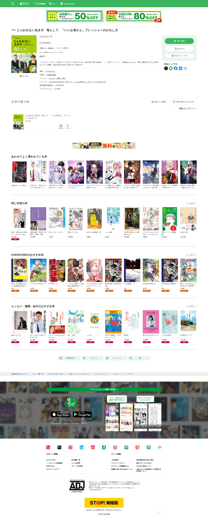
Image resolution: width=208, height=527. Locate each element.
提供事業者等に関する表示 (145, 460)
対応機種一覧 (76, 460)
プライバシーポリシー (118, 463)
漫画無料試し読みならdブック (19, 374)
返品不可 (42, 56)
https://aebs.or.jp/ (95, 490)
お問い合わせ (50, 466)
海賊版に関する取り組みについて (122, 469)
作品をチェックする (180, 56)
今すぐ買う (181, 41)
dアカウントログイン (53, 469)
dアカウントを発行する (95, 510)
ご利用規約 (114, 460)
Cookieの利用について (143, 466)
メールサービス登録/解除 (54, 463)
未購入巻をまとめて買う (185, 102)
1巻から (182, 108)
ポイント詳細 (62, 48)
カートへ (181, 49)
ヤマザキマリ (44, 36)
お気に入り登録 (160, 102)
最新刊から (192, 108)
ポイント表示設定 (77, 466)
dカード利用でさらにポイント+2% (50, 52)
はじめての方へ (51, 460)
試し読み (25, 76)
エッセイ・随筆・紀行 (57, 78)
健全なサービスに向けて (144, 463)
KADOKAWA (51, 75)
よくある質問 (76, 463)
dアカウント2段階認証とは (120, 466)
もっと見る (190, 203)
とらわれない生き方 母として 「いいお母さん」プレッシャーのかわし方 (47, 116)
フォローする (51, 36)
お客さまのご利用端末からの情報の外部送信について (148, 470)
